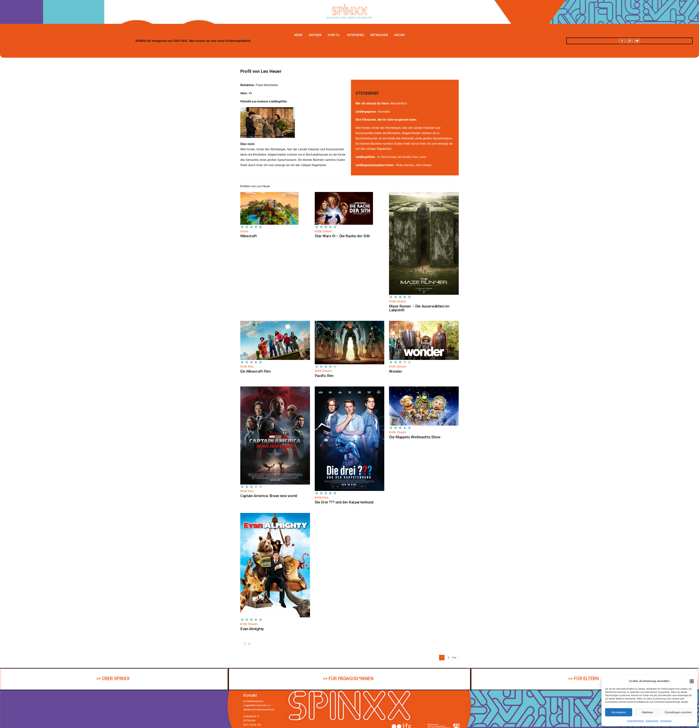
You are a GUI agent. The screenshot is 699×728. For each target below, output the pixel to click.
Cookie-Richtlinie (635, 721)
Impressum (666, 721)
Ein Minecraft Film (255, 371)
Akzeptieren (618, 712)
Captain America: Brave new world (268, 496)
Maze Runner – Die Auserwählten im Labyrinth (419, 308)
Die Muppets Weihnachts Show (415, 437)
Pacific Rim (324, 376)
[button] (692, 681)
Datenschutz (652, 721)
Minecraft (248, 236)
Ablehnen (647, 712)
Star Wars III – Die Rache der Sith (342, 236)
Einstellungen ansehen (678, 712)
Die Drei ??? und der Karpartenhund (344, 502)
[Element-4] (349, 5)
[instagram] (629, 41)
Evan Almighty (252, 629)
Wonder (395, 371)
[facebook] (622, 41)
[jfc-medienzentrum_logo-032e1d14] (407, 724)
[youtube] (637, 41)
